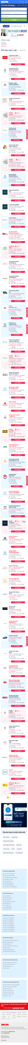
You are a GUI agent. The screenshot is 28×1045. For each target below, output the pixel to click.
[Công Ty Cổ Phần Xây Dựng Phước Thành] (5, 404)
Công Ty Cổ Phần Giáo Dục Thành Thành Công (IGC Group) (15, 309)
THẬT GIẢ (24, 1016)
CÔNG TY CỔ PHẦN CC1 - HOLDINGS (16, 375)
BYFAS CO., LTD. (12, 432)
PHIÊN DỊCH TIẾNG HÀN (13, 741)
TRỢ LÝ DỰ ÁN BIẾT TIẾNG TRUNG (11, 783)
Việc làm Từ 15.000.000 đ (8, 925)
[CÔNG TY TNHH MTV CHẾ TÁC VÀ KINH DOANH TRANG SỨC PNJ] (5, 417)
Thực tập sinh (19, 852)
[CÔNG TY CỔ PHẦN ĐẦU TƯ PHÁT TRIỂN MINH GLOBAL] (5, 538)
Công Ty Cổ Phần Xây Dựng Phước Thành (16, 403)
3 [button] (13, 797)
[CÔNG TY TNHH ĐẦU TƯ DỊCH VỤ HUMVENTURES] (5, 623)
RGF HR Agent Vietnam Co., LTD (16, 115)
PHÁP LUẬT (3, 1018)
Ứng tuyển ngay (18, 64)
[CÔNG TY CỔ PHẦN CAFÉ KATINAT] (5, 192)
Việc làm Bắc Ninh (7, 909)
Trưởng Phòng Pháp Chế (14, 190)
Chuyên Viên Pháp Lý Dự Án (14, 592)
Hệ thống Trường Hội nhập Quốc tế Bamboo (15, 131)
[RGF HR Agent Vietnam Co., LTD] (5, 115)
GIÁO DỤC (24, 1012)
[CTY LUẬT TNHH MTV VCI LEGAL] (5, 234)
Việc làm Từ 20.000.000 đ (8, 927)
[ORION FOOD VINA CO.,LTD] (5, 57)
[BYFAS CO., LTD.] (5, 431)
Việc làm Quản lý (6, 947)
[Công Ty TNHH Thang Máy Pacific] (5, 278)
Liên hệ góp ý (3, 1040)
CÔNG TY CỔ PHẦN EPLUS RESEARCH (14, 698)
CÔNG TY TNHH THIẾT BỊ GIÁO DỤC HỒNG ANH (16, 293)
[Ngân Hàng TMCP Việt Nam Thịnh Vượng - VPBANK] (5, 342)
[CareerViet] (18, 1008)
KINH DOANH (8, 1012)
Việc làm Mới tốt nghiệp (8, 942)
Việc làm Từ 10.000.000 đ (8, 923)
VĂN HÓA (14, 1015)
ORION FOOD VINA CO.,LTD (15, 57)
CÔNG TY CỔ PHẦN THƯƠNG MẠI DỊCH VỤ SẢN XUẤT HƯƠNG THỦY (16, 219)
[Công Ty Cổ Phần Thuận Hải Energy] (5, 594)
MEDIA (3, 1012)
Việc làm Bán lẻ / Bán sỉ (8, 879)
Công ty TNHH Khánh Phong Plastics (17, 462)
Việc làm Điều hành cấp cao (9, 951)
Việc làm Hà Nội (6, 896)
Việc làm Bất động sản (8, 883)
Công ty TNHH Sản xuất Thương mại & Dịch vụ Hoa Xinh (17, 101)
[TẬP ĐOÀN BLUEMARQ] (5, 523)
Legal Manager (12, 217)
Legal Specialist (13, 306)
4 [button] (16, 797)
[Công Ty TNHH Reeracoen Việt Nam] (5, 389)
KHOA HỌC (19, 1014)
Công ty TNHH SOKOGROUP (15, 609)
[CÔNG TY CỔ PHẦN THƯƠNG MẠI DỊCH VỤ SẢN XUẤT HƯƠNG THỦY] (5, 220)
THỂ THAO (19, 1012)
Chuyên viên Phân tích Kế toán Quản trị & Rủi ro (14, 756)
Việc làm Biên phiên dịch (8, 885)
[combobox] (14, 9)
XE (8, 1016)
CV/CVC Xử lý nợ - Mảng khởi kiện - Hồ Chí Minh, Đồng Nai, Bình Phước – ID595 (11, 356)
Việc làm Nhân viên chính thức (10, 962)
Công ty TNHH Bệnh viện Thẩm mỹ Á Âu (17, 264)
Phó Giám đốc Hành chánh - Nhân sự (14, 145)
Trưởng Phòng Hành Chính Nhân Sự (14, 276)
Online (13, 849)
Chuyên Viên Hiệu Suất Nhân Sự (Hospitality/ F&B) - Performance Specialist (14, 621)
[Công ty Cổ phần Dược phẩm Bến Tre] (5, 638)
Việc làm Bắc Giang (7, 907)
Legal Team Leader (13, 55)
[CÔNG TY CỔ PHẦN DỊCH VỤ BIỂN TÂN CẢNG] (5, 476)
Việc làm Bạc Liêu (7, 903)
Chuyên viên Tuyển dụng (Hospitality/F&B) (13, 651)
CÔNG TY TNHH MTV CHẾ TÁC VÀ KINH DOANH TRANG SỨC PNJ (16, 418)
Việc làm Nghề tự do (7, 966)
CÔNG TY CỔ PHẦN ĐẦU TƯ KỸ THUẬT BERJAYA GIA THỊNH (15, 326)
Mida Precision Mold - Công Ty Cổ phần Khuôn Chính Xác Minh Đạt (16, 683)
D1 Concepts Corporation (14, 86)
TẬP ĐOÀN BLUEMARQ (14, 524)
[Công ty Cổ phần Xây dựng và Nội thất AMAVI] (5, 508)
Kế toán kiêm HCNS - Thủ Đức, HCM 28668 (14, 492)
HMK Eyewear (12, 713)
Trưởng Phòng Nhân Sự (14, 291)
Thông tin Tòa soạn (5, 1036)
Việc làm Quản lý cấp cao (8, 949)
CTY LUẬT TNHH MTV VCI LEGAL (16, 234)
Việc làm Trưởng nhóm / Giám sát (10, 946)
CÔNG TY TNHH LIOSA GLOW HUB (16, 567)
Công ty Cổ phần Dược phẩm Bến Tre (15, 637)
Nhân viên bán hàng (8, 852)
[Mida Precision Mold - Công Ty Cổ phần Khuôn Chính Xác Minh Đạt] (5, 682)
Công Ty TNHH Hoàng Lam (14, 148)
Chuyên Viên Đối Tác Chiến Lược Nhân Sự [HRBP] (14, 373)
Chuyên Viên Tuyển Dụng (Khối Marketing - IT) (14, 696)
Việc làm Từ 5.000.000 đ (8, 920)
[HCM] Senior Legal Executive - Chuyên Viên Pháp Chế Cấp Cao (13, 323)
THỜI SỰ (3, 1014)
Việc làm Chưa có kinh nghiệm (10, 986)
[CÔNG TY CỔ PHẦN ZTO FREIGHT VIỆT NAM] (5, 668)
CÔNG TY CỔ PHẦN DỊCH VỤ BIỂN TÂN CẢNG (15, 477)
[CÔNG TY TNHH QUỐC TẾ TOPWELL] (5, 785)
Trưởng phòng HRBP (14, 204)
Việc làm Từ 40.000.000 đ (8, 931)
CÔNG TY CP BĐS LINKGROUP (15, 249)
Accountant (15, 837)
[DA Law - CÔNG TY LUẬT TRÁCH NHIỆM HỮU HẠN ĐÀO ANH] (5, 772)
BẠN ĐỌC (24, 1014)
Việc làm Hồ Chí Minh (7, 897)
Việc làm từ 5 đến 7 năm (8, 992)
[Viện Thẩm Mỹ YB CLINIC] (5, 581)
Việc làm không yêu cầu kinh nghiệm (11, 984)
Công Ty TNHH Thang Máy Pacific (16, 279)
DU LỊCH (8, 1018)
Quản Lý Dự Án (12, 401)
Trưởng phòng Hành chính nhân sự (14, 262)
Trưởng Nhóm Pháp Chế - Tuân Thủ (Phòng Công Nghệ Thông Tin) (14, 445)
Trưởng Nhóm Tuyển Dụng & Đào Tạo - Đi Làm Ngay (14, 460)
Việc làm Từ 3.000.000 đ (8, 918)
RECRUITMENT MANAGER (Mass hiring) (13, 175)
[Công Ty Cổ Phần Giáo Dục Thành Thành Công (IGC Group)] (5, 308)
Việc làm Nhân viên (7, 944)
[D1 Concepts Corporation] (5, 85)
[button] (23, 1)
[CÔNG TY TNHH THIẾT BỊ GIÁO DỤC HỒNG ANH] (5, 293)
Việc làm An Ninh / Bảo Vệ (9, 873)
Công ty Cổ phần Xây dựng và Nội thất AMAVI (16, 509)
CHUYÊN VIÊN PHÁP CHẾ (12, 475)
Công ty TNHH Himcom (14, 177)
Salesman (18, 845)
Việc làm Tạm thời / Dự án (9, 964)
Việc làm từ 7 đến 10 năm (8, 994)
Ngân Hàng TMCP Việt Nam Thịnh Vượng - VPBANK (16, 343)
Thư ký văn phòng (11, 521)
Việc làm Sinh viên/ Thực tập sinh (10, 940)
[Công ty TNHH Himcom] (5, 177)
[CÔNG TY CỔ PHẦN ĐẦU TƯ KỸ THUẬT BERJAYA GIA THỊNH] (5, 325)
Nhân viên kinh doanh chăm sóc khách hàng (14, 680)
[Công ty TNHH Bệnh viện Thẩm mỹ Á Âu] (5, 263)
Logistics (19, 849)
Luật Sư (11, 769)
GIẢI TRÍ (14, 1018)
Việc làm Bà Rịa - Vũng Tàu (9, 901)
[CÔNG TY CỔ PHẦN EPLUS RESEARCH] (5, 697)
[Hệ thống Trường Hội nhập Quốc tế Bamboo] (5, 130)
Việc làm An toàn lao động (9, 875)
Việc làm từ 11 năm (7, 996)
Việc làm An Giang (7, 899)
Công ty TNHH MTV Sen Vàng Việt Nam (16, 71)
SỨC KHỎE (19, 1016)
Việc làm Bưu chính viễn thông (10, 886)
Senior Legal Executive (12, 607)
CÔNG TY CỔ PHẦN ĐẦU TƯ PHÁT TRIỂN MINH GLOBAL (16, 539)
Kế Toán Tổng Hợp (11, 430)
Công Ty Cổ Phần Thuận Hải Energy (16, 595)
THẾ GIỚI (3, 1016)
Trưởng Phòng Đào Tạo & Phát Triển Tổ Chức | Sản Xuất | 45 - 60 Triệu (14, 69)
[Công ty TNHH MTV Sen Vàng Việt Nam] (5, 70)
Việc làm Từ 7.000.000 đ (8, 922)
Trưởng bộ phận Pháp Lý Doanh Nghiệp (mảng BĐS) (11, 246)
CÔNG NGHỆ (8, 1014)
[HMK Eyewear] (5, 713)
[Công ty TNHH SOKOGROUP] (5, 608)
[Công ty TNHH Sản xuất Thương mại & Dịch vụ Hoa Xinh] (5, 100)
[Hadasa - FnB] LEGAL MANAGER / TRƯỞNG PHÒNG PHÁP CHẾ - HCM (14, 83)
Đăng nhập (24, 5)
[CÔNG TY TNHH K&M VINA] (5, 743)
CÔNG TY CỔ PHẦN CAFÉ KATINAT (16, 193)
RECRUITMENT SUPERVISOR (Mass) (14, 551)
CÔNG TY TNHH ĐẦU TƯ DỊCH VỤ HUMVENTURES (16, 624)
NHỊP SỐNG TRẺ (14, 1013)
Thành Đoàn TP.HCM (5, 1037)
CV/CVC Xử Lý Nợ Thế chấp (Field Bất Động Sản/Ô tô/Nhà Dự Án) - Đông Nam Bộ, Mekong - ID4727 (14, 340)
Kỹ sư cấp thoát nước (8, 845)
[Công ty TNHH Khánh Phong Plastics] (5, 461)
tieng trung (6, 849)
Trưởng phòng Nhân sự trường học (13, 128)
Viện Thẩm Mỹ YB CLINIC (14, 580)
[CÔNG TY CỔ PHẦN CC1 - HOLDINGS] (5, 374)
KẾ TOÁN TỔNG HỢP (14, 578)
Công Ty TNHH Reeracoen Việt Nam (17, 390)
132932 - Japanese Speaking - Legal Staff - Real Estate (11, 113)
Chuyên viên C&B (13, 635)
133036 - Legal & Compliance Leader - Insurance (12, 160)
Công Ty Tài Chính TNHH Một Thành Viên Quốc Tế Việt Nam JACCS (16, 447)
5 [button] (19, 797)
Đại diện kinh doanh (8, 841)
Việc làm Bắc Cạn (7, 905)
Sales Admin (6, 837)
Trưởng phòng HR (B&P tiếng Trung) (13, 666)
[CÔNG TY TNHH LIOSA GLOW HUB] (5, 568)
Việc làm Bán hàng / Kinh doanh (10, 877)
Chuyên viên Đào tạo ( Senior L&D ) (11, 711)
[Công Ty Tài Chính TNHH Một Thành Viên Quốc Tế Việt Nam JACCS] (5, 447)
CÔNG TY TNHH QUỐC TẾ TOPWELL (16, 785)
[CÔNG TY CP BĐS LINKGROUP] (5, 248)
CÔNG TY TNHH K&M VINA (14, 743)
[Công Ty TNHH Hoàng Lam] (5, 147)
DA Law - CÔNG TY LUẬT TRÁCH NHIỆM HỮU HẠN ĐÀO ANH (16, 771)
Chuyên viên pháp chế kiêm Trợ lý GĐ (14, 506)
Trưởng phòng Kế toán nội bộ (14, 99)
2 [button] (10, 797)
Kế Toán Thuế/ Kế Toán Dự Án (13, 537)
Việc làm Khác (6, 968)
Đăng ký (19, 5)
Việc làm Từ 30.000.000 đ (8, 929)
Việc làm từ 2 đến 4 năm (8, 990)
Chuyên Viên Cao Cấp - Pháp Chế (14, 415)
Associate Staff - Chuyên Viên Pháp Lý (14, 232)
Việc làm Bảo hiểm (7, 881)
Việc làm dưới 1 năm (7, 988)
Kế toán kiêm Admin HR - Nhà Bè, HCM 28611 (14, 387)
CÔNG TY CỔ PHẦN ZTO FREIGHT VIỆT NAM (16, 668)
